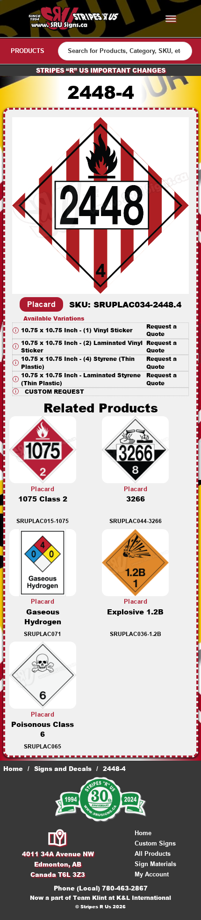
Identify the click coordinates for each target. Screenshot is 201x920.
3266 (135, 499)
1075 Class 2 (42, 499)
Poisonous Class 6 (42, 729)
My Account (152, 874)
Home (13, 768)
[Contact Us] (58, 838)
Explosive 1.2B (135, 612)
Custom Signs (155, 843)
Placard (41, 304)
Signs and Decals (63, 768)
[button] (100, 330)
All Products (153, 853)
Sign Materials (155, 864)
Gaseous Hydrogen (42, 617)
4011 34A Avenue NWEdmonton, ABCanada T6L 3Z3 (58, 864)
